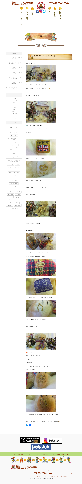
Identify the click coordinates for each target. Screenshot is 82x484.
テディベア (17, 167)
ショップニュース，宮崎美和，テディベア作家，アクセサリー (13, 161)
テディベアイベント (13, 169)
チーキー (10, 167)
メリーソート (10, 194)
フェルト (18, 191)
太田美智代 (17, 199)
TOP (14, 454)
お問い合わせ (46, 454)
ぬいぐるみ (10, 132)
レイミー (10, 197)
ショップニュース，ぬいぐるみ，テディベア (13, 152)
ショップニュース (14, 145)
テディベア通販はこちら (61, 454)
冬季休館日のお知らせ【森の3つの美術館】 (14, 87)
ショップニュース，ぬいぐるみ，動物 (13, 157)
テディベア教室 (14, 180)
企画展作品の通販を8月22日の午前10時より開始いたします (14, 62)
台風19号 (10, 199)
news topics (14, 113)
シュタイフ (14, 142)
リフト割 (18, 194)
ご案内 (15, 98)
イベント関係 (14, 100)
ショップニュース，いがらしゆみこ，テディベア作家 (14, 148)
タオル (17, 164)
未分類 (15, 118)
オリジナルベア (14, 135)
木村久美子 (10, 205)
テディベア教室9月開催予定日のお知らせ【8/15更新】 (14, 67)
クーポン (29, 454)
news (11, 127)
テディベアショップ (13, 175)
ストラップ (11, 164)
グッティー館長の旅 (14, 105)
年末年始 (16, 202)
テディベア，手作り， (14, 186)
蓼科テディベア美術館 (14, 208)
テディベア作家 (14, 178)
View (17, 127)
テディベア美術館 (14, 183)
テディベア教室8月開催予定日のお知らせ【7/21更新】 (14, 72)
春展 (14, 107)
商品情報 (14, 102)
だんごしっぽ (17, 129)
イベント (14, 109)
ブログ (15, 115)
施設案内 (20, 454)
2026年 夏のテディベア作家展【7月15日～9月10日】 (14, 77)
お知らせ (9, 129)
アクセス (37, 454)
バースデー (14, 189)
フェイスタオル (10, 191)
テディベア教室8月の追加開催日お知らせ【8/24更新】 (14, 57)
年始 (10, 202)
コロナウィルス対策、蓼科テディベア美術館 (13, 139)
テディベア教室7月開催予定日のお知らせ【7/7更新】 (14, 82)
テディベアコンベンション (14, 172)
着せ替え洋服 (17, 205)
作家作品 (17, 197)
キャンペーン (14, 111)
